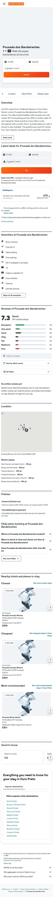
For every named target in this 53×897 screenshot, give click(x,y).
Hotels (15, 889)
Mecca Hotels (12, 825)
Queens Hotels (12, 808)
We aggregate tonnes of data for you (19, 872)
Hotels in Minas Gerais (15, 891)
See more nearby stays (42, 583)
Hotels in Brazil (43, 889)
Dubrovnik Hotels (13, 811)
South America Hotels (28, 889)
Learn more (8, 213)
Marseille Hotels (13, 822)
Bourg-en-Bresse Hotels (16, 805)
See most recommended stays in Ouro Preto (42, 686)
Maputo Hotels (12, 815)
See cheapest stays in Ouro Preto (41, 634)
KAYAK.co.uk (6, 889)
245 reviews (23, 51)
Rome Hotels (12, 801)
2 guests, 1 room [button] (12, 68)
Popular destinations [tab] (14, 786)
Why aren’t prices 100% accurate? (18, 876)
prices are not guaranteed (12, 860)
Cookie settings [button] (7, 221)
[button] (4, 4)
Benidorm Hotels (13, 829)
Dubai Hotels (12, 836)
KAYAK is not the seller (13, 867)
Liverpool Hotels (13, 832)
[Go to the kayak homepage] (16, 3)
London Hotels (12, 818)
